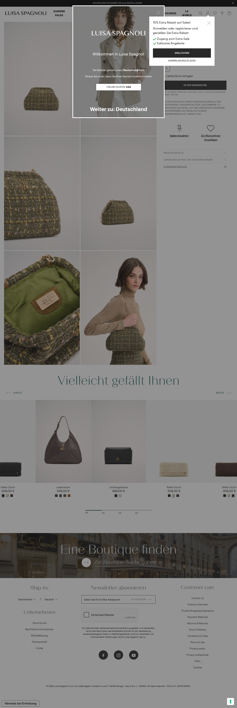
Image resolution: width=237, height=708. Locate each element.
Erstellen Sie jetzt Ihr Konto (182, 60)
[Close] (158, 12)
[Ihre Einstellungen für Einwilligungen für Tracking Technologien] (230, 701)
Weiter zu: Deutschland (118, 109)
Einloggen (182, 53)
